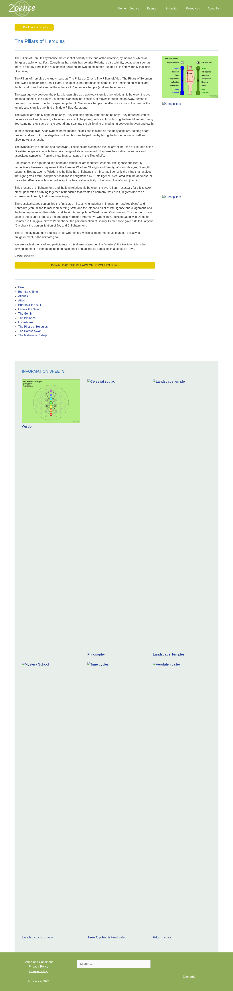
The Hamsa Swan (30, 331)
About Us (214, 8)
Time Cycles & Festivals (106, 937)
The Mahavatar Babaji (32, 335)
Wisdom (28, 426)
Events (151, 8)
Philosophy (96, 654)
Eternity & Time (28, 291)
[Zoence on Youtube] (194, 964)
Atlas (21, 300)
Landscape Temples (169, 654)
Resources (193, 8)
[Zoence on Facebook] (184, 964)
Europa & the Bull (29, 304)
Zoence (134, 8)
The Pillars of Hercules (33, 326)
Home (122, 8)
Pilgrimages (162, 937)
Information (171, 8)
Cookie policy (38, 971)
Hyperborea (25, 322)
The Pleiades (26, 317)
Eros (21, 287)
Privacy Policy (38, 966)
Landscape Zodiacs (37, 937)
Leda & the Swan (29, 309)
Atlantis (23, 296)
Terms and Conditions (38, 962)
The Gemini (25, 313)
